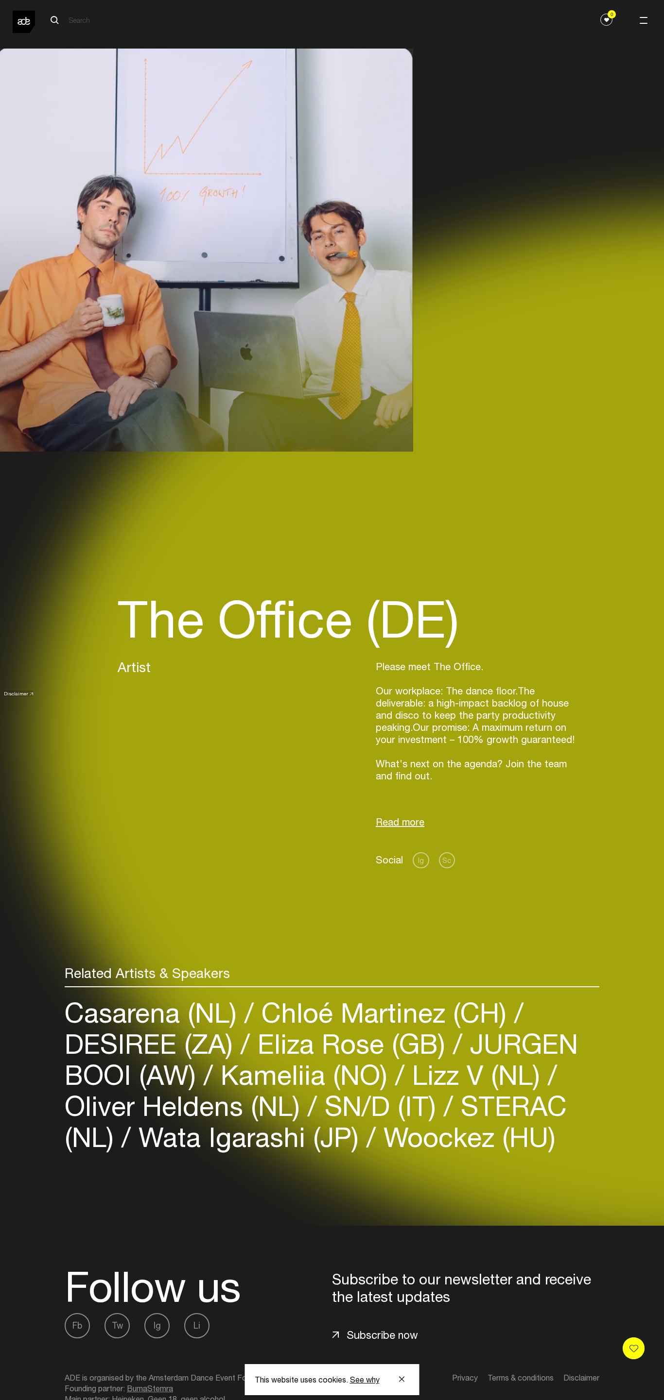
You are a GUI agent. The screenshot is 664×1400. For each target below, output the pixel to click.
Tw (117, 1325)
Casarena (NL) (155, 1013)
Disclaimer (16, 693)
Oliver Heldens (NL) (186, 1106)
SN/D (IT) (380, 1106)
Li (196, 1325)
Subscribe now (382, 1335)
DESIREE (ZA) (153, 1044)
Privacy (465, 1377)
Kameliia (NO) (304, 1075)
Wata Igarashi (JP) (249, 1137)
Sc (446, 860)
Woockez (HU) (466, 1137)
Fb (77, 1325)
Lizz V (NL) (476, 1075)
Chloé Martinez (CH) (384, 1013)
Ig (421, 860)
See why (365, 1379)
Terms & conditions (521, 1377)
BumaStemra (150, 1388)
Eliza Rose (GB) (351, 1044)
